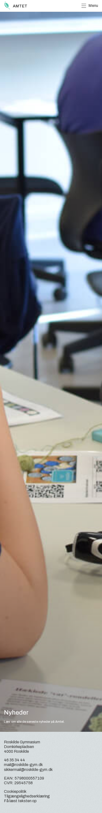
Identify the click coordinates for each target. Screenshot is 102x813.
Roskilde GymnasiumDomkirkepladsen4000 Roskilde (22, 746)
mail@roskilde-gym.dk (23, 765)
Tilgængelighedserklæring (27, 796)
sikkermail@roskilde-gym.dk (28, 769)
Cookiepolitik (15, 791)
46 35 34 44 (14, 760)
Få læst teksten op (20, 801)
